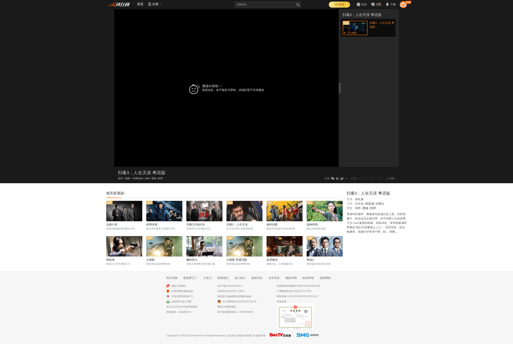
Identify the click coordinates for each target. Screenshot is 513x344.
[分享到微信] (332, 178)
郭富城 (370, 203)
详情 (392, 231)
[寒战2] (325, 246)
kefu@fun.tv (184, 312)
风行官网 (172, 278)
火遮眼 (150, 259)
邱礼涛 (359, 199)
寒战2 (310, 259)
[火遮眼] (164, 246)
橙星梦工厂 (190, 278)
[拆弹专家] (164, 211)
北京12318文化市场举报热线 (181, 306)
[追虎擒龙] (285, 246)
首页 (140, 4)
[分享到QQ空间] (337, 178)
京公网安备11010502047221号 (240, 301)
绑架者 (110, 259)
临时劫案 (272, 224)
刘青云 (380, 203)
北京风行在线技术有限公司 (241, 335)
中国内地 (137, 178)
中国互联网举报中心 (182, 296)
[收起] (340, 88)
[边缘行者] (124, 211)
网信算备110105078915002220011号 (297, 296)
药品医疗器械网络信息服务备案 (234, 296)
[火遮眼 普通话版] (244, 246)
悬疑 (153, 178)
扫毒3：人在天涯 (237, 224)
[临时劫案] (285, 211)
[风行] (119, 4)
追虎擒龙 (272, 259)
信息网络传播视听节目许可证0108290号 (298, 286)
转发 (327, 178)
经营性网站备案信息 (182, 291)
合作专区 (274, 278)
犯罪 (160, 178)
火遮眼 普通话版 (236, 259)
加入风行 (240, 278)
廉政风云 (192, 259)
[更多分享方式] (346, 178)
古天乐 (359, 203)
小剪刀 (207, 278)
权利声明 (308, 278)
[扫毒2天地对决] (204, 211)
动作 (147, 178)
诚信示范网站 (179, 286)
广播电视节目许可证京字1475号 (294, 291)
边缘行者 (111, 224)
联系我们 (223, 278)
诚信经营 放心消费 (181, 301)
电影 (127, 178)
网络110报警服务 (226, 306)
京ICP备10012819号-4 (229, 286)
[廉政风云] (204, 246)
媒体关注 (257, 278)
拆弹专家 (152, 224)
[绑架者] (124, 246)
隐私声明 (291, 278)
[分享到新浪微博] (342, 178)
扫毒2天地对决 (195, 224)
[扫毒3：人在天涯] (244, 211)
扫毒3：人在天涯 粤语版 (362, 15)
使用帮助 (325, 278)
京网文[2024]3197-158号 (230, 291)
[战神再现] (325, 211)
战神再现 (312, 224)
